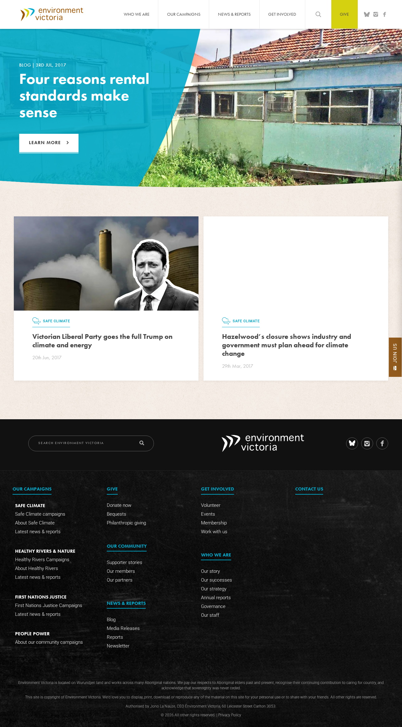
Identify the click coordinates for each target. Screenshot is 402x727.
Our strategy (213, 589)
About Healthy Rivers (36, 568)
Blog (111, 619)
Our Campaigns (183, 14)
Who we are (136, 14)
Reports (115, 637)
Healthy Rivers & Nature (45, 551)
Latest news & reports (38, 531)
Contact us (309, 489)
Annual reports (216, 597)
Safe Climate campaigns (40, 514)
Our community (127, 546)
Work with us (214, 531)
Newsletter (118, 646)
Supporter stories (124, 562)
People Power (32, 634)
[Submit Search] (141, 443)
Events (208, 514)
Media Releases (123, 628)
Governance (213, 606)
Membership (214, 523)
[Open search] (318, 14)
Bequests (116, 514)
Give (344, 14)
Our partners (120, 580)
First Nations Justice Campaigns (48, 605)
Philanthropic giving (126, 523)
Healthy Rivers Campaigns (42, 559)
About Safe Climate (35, 523)
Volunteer (210, 505)
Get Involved (282, 14)
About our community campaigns (49, 642)
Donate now (119, 505)
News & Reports (234, 14)
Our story (210, 571)
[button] (395, 357)
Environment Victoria (52, 14)
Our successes (216, 580)
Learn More (45, 142)
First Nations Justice (41, 597)
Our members (121, 571)
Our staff (210, 615)
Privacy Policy (229, 715)
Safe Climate (30, 505)
